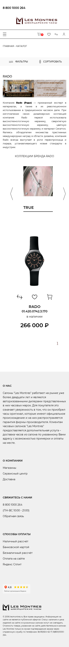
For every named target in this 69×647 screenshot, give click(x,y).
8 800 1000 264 (14, 8)
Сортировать (52, 61)
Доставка (9, 479)
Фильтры (21, 61)
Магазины (9, 468)
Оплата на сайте (14, 558)
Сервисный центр (15, 473)
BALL (16, 66)
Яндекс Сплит (12, 564)
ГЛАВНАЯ (8, 46)
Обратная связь (13, 516)
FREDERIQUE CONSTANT (27, 71)
